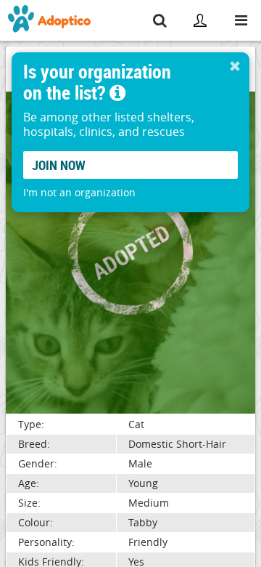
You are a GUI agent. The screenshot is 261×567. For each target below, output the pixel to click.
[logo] (49, 20)
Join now (59, 165)
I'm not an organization (79, 192)
